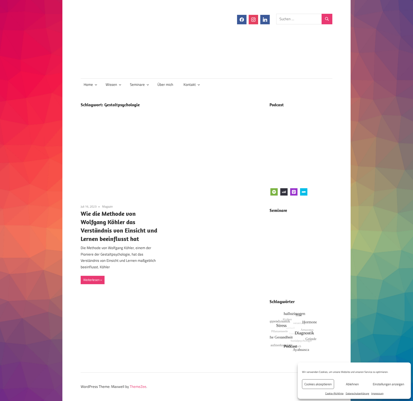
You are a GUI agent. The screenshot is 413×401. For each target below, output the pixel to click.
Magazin (107, 206)
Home (88, 84)
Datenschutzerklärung (357, 393)
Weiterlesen (91, 279)
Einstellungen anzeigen (388, 384)
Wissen (111, 84)
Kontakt (189, 84)
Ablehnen (352, 384)
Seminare (137, 84)
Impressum (377, 393)
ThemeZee (138, 386)
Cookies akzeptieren (318, 384)
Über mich (165, 84)
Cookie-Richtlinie (334, 393)
